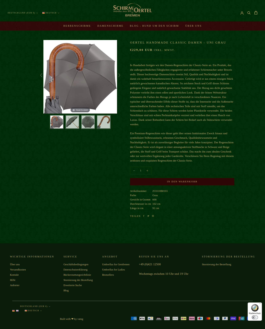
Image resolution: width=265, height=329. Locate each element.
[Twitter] (148, 216)
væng (80, 319)
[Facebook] (144, 216)
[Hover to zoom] (80, 76)
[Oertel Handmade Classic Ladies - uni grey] (57, 122)
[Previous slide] (41, 75)
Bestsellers (108, 274)
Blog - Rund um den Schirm (154, 26)
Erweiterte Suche (72, 285)
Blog (66, 290)
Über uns (193, 26)
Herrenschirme (77, 26)
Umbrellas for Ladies (113, 269)
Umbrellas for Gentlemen (116, 264)
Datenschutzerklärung (75, 269)
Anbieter (14, 285)
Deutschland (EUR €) (21, 13)
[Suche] (249, 12)
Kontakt (14, 274)
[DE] (13, 311)
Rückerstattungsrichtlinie (77, 274)
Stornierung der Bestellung (78, 280)
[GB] (17, 311)
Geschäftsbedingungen (75, 264)
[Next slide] (119, 75)
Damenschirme (110, 26)
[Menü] (260, 304)
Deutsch (51, 13)
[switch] (255, 317)
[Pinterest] (153, 216)
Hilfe (12, 280)
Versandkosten (18, 269)
